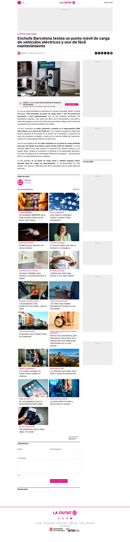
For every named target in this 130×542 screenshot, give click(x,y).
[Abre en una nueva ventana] (57, 529)
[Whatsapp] (105, 53)
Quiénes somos (73, 523)
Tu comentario (21, 458)
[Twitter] (99, 53)
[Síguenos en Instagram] (67, 518)
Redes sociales (90, 523)
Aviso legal (38, 523)
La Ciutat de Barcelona (27, 34)
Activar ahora (71, 104)
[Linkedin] (102, 53)
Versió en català (108, 2)
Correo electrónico (55, 449)
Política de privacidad (49, 523)
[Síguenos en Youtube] (71, 518)
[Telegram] (108, 53)
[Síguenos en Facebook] (59, 518)
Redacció (24, 53)
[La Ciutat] (67, 2)
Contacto (81, 523)
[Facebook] (96, 53)
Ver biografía (27, 182)
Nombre (19, 449)
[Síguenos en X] (63, 518)
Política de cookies (62, 523)
